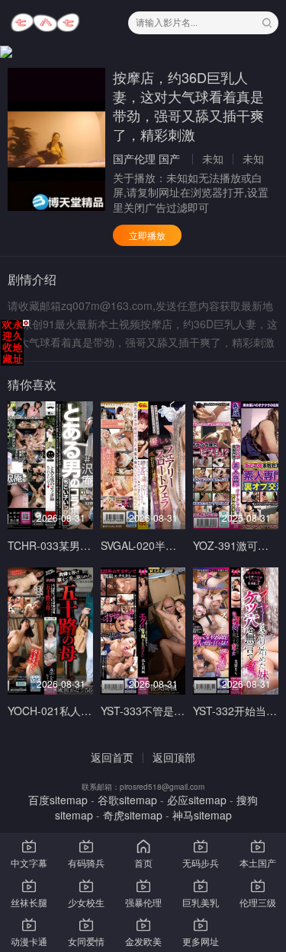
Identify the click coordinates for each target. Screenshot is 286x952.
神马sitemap (202, 815)
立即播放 (147, 234)
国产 (169, 158)
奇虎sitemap (132, 815)
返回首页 (112, 757)
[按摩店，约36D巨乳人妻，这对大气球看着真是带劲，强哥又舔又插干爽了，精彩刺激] (56, 139)
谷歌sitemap (127, 799)
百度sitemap (58, 799)
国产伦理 (134, 158)
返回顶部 (174, 757)
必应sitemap (197, 799)
